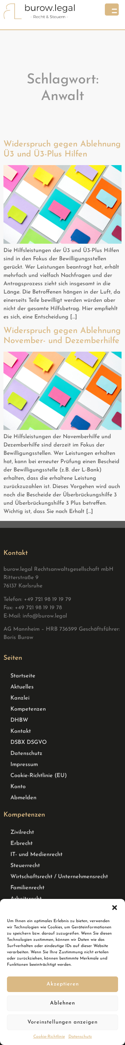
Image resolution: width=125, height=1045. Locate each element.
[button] (114, 907)
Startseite (22, 676)
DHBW (19, 720)
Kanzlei (20, 698)
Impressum (24, 764)
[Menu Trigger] (112, 9)
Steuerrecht (25, 865)
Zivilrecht (22, 832)
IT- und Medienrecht (36, 854)
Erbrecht (21, 843)
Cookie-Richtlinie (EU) (38, 775)
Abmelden (23, 798)
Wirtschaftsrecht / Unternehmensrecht (59, 877)
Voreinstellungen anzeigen (62, 1022)
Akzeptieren (63, 984)
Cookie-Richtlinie (49, 1037)
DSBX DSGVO (28, 742)
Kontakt (20, 731)
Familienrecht (27, 888)
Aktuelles (22, 687)
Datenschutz (80, 1037)
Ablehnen (62, 1003)
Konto (18, 787)
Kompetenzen (28, 709)
